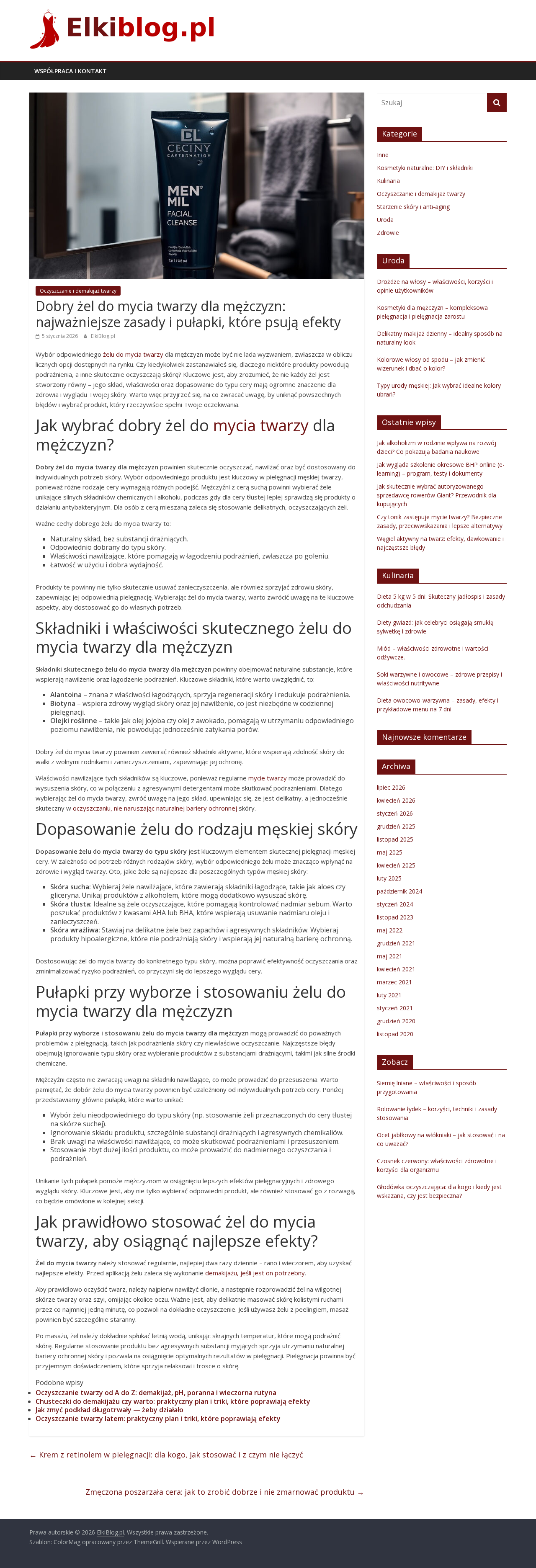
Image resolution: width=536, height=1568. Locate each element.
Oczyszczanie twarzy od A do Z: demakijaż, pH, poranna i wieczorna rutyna (156, 1392)
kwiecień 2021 (396, 969)
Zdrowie (388, 233)
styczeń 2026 (395, 813)
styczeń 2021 (395, 1008)
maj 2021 (389, 956)
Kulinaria (388, 181)
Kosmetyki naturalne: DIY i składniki (425, 168)
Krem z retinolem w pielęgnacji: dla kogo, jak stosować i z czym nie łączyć (166, 1455)
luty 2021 (389, 995)
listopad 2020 (395, 1034)
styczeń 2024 (395, 904)
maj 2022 (389, 930)
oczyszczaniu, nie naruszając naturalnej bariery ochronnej (155, 808)
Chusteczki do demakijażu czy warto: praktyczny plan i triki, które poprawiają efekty (173, 1401)
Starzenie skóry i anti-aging (413, 207)
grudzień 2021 (396, 943)
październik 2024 (399, 891)
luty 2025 (389, 878)
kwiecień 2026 (396, 800)
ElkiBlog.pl (103, 336)
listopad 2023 (395, 917)
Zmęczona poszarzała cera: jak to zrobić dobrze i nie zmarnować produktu (224, 1492)
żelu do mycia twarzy (133, 354)
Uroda (385, 220)
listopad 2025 (395, 839)
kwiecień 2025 (396, 865)
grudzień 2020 (396, 1021)
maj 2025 (389, 852)
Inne (383, 155)
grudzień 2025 (396, 826)
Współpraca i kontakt (70, 71)
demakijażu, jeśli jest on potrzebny (255, 1273)
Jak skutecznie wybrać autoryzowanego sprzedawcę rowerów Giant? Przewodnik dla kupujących (436, 495)
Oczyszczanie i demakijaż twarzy (78, 290)
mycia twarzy (261, 425)
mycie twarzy (267, 778)
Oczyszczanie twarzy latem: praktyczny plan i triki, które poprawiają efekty (158, 1418)
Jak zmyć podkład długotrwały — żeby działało (109, 1409)
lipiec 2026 (391, 787)
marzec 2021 (394, 982)
